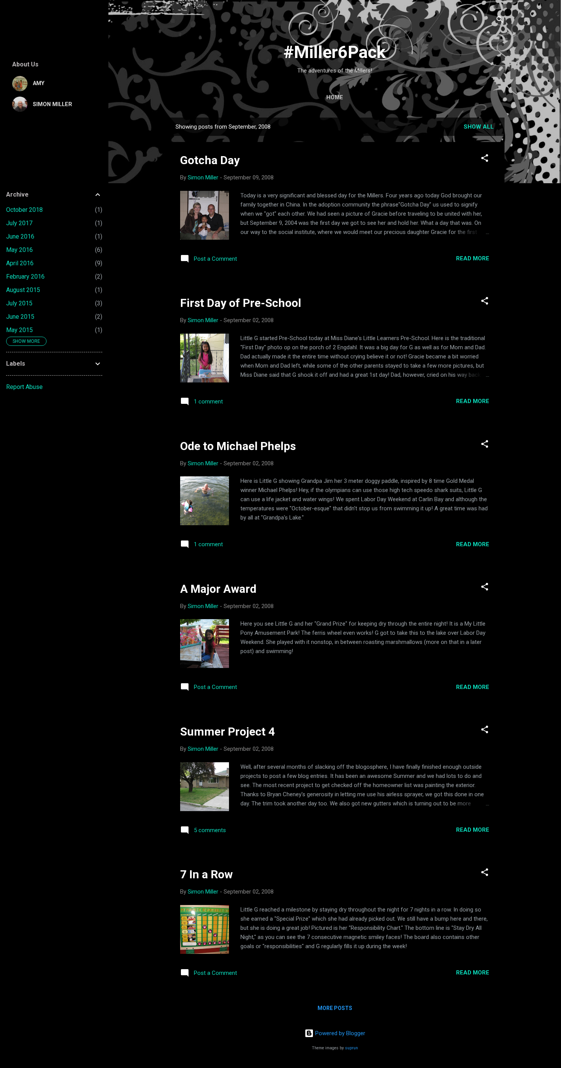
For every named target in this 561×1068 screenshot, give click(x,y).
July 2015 (19, 303)
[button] (484, 159)
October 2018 (24, 209)
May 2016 (19, 249)
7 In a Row (206, 874)
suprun (351, 1047)
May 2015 (19, 330)
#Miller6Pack (335, 52)
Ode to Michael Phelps (238, 446)
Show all (479, 126)
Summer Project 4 (227, 731)
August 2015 (23, 290)
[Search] (500, 20)
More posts (335, 1008)
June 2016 (20, 236)
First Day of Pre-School (240, 303)
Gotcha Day (210, 160)
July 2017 (19, 223)
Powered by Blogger (339, 1033)
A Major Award (218, 588)
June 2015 (20, 316)
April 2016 (20, 263)
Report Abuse (24, 386)
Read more (472, 258)
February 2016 (25, 276)
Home (334, 97)
